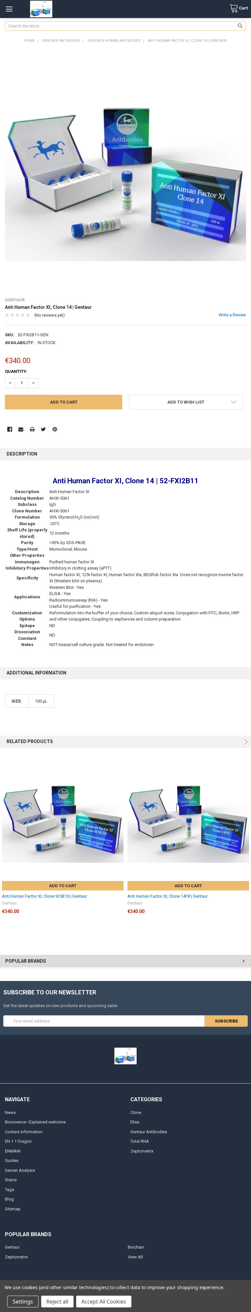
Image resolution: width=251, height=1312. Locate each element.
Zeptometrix (141, 1151)
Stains (11, 1179)
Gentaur (12, 1247)
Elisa (134, 1122)
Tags (9, 1189)
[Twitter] (43, 429)
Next (245, 742)
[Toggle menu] (9, 9)
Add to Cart (62, 885)
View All (135, 1256)
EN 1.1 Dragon (18, 1141)
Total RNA (139, 1141)
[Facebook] (9, 429)
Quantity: (16, 371)
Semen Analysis (20, 1170)
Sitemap (13, 1208)
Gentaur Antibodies (148, 1131)
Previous (233, 742)
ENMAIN (13, 1151)
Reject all (57, 1301)
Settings (23, 1301)
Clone (135, 1112)
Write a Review (232, 314)
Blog (9, 1199)
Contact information (23, 1131)
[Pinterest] (54, 429)
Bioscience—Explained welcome (35, 1122)
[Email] (20, 429)
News (10, 1112)
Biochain (136, 1247)
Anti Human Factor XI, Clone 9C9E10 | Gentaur (44, 896)
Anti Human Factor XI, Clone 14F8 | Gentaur (167, 896)
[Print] (32, 429)
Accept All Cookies (103, 1301)
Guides (11, 1160)
